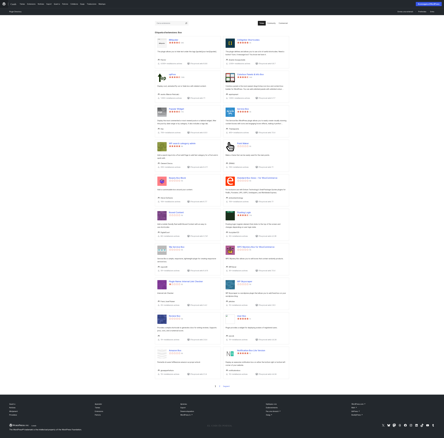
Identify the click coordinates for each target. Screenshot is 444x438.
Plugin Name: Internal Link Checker (186, 281)
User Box (241, 316)
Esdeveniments (272, 408)
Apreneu (183, 404)
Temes (97, 408)
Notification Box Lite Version (251, 350)
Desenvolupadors (187, 411)
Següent (226, 386)
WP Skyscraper (244, 281)
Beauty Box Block (177, 178)
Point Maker (243, 143)
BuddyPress (357, 415)
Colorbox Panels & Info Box (250, 74)
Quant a (12, 404)
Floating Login (244, 212)
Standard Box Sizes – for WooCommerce (257, 178)
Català (33, 426)
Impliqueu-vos (271, 404)
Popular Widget (176, 109)
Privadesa (13, 415)
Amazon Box (175, 350)
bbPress (356, 411)
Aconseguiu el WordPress (428, 4)
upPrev (172, 74)
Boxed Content (176, 212)
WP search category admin (182, 143)
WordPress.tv (186, 415)
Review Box (174, 316)
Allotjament (13, 411)
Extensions (99, 411)
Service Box (243, 109)
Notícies (12, 408)
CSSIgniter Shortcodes (248, 40)
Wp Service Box (176, 247)
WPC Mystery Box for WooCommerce (255, 247)
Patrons (98, 415)
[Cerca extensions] (186, 23)
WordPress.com (358, 404)
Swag (269, 415)
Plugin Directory (15, 12)
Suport (183, 408)
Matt (354, 408)
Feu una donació (273, 411)
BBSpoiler (173, 40)
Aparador (98, 404)
